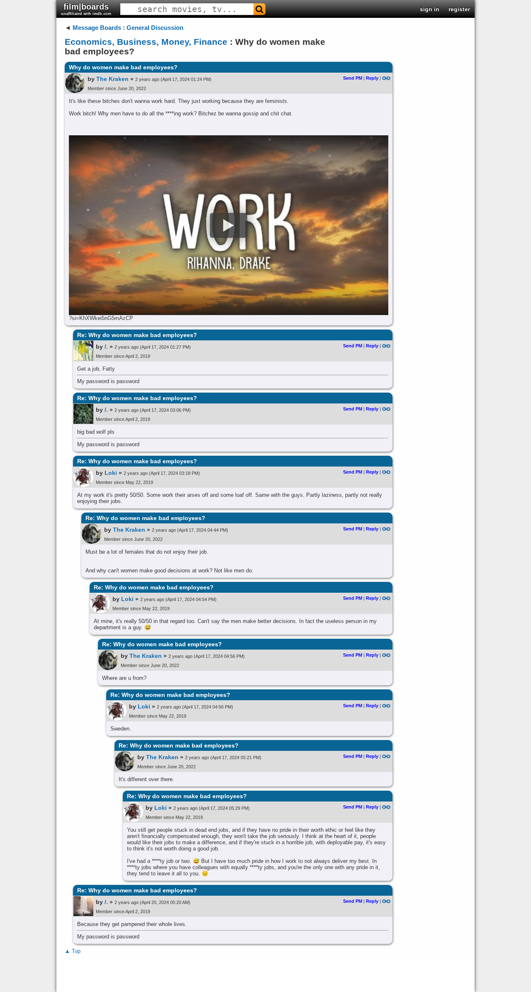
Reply (372, 78)
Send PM (352, 78)
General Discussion (155, 27)
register (459, 9)
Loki (111, 472)
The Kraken (112, 79)
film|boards (86, 9)
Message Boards (97, 27)
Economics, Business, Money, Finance (146, 41)
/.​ (106, 346)
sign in (429, 9)
